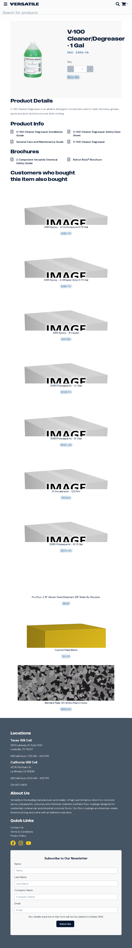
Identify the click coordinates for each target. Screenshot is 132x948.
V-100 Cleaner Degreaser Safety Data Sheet (96, 133)
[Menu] (6, 4)
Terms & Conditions (21, 831)
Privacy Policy (18, 835)
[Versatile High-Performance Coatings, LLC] (24, 4)
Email (17, 903)
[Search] (117, 4)
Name (17, 864)
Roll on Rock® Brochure (87, 159)
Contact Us (16, 827)
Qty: (69, 62)
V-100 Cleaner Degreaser (89, 142)
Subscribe (65, 923)
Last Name (20, 877)
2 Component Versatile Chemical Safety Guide (36, 161)
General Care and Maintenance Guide (40, 142)
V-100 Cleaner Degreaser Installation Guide (39, 133)
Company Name (23, 890)
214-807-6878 (18, 784)
